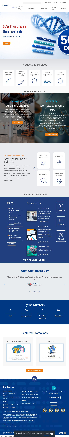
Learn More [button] (46, 435)
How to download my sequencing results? (14, 230)
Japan (27, 426)
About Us (54, 8)
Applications (32, 8)
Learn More (43, 221)
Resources (44, 8)
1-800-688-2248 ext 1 (12, 393)
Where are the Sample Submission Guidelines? (15, 237)
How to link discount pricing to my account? (15, 217)
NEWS (61, 224)
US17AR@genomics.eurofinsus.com (30, 397)
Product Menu (52, 134)
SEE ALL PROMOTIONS (34, 370)
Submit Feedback (54, 397)
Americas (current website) (8, 426)
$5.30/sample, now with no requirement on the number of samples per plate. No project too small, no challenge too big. (20, 41)
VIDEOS (61, 210)
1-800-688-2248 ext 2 (33, 394)
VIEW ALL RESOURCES (34, 260)
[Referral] (18, 352)
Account (64, 2)
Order (6, 48)
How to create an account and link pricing (14, 210)
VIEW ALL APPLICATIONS (34, 194)
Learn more (17, 122)
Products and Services (20, 8)
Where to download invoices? (15, 223)
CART (57, 2)
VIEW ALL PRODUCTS (34, 91)
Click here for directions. (31, 414)
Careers (53, 403)
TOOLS (61, 239)
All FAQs (11, 243)
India (23, 426)
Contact (63, 8)
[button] (1, 35)
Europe (18, 426)
